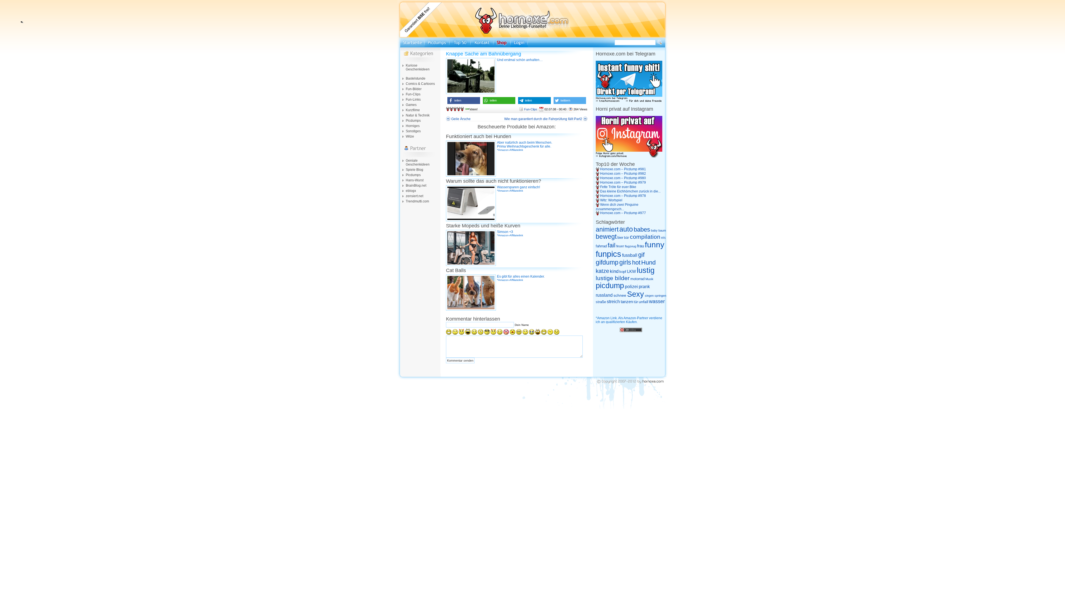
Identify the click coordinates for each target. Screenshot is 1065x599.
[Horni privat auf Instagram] (629, 156)
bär (626, 237)
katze (602, 271)
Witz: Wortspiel (611, 200)
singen (649, 295)
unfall (643, 302)
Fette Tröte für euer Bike (618, 187)
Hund (648, 262)
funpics (608, 253)
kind (614, 271)
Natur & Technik (418, 115)
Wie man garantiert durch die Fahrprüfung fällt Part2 (543, 119)
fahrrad (601, 246)
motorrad (637, 279)
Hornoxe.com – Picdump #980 (623, 178)
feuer (620, 246)
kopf (622, 272)
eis (663, 238)
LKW (631, 271)
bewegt (606, 236)
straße (601, 302)
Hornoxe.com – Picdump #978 (623, 196)
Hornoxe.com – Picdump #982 (623, 174)
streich (613, 301)
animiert (607, 229)
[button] (463, 100)
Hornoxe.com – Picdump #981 (623, 169)
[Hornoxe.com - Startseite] (532, 36)
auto (626, 229)
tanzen (627, 302)
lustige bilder (613, 278)
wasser (657, 301)
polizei (631, 286)
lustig (646, 270)
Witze (410, 136)
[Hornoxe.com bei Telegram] (629, 101)
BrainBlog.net (416, 185)
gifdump (607, 262)
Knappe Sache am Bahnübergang (483, 54)
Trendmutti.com (417, 201)
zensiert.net (414, 196)
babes (642, 229)
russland (604, 295)
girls (625, 262)
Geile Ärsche (461, 119)
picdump (610, 285)
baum (662, 230)
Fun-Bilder (414, 89)
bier (620, 237)
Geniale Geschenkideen (418, 162)
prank (644, 286)
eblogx (411, 191)
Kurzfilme (413, 110)
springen (660, 295)
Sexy (635, 294)
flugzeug (630, 246)
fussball (629, 255)
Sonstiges (413, 131)
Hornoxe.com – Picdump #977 (623, 213)
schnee (619, 295)
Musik (649, 279)
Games (411, 105)
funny (654, 244)
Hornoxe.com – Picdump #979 (623, 182)
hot (636, 262)
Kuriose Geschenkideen (418, 67)
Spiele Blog (414, 170)
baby (654, 230)
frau (640, 245)
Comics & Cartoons (420, 84)
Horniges (413, 126)
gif (641, 255)
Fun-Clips (413, 94)
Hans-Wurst (415, 180)
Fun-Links (413, 99)
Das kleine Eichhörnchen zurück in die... (630, 191)
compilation (645, 236)
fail (611, 245)
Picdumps (413, 121)
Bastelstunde (415, 78)
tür (636, 302)
